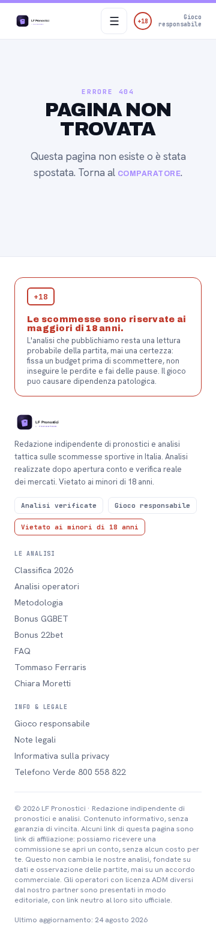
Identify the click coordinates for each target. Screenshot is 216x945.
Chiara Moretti (42, 683)
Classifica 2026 (43, 570)
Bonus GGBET (41, 618)
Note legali (35, 739)
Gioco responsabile (52, 723)
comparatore (149, 173)
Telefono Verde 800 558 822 (70, 772)
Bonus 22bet (38, 634)
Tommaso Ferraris (50, 667)
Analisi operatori (46, 586)
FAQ (22, 651)
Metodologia (38, 602)
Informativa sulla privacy (61, 755)
